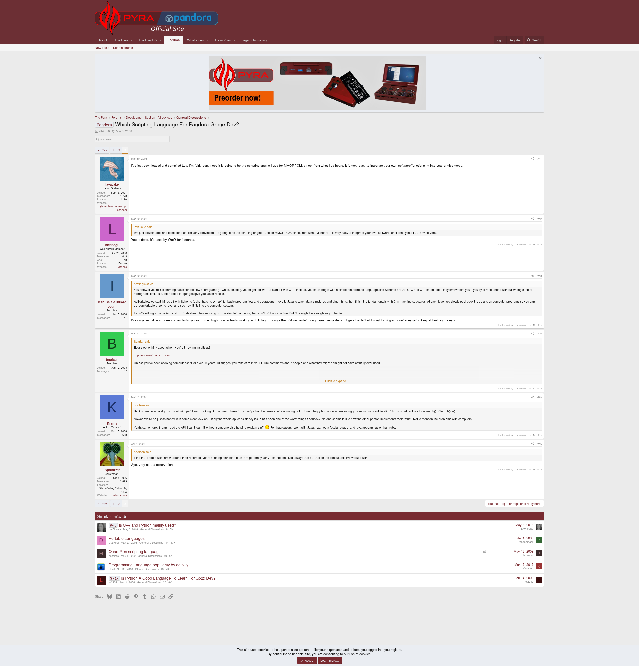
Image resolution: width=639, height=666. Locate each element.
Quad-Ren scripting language (135, 551)
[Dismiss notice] (540, 58)
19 (165, 556)
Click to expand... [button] (336, 381)
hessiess (114, 556)
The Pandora (148, 40)
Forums (174, 40)
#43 (539, 276)
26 (164, 582)
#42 (539, 219)
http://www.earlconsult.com (152, 355)
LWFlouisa (115, 529)
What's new (195, 40)
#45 (539, 397)
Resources (223, 40)
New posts (102, 47)
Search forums (123, 47)
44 (166, 542)
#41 (539, 158)
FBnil (112, 569)
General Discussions (152, 529)
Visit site (122, 267)
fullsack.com (120, 495)
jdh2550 (104, 131)
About (103, 40)
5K (171, 529)
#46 (539, 444)
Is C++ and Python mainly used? (147, 525)
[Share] (532, 158)
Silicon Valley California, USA (113, 490)
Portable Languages (127, 538)
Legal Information (254, 40)
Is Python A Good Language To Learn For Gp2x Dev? (168, 578)
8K (170, 582)
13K (173, 542)
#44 (539, 333)
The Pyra (121, 40)
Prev (104, 150)
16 (162, 569)
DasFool (114, 542)
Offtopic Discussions (147, 569)
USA (124, 199)
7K (167, 569)
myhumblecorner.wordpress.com (112, 208)
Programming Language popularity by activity (148, 565)
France (122, 263)
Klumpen (528, 568)
